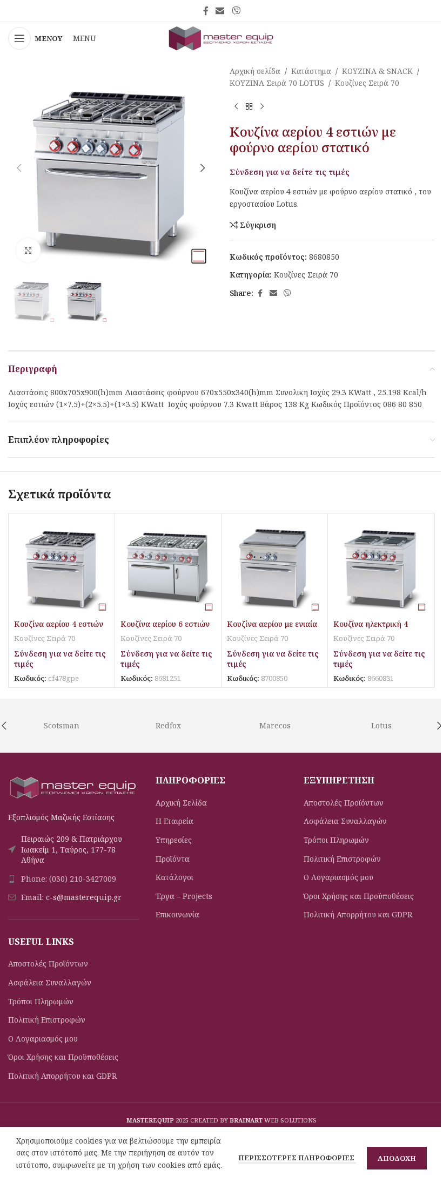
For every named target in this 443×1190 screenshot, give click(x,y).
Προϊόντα (173, 859)
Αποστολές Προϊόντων (48, 963)
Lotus (381, 725)
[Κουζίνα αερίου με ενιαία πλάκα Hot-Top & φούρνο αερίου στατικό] (274, 566)
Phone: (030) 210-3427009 (68, 879)
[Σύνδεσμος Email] (220, 11)
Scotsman (61, 725)
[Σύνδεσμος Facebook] (205, 11)
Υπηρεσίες (174, 840)
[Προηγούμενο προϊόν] (236, 106)
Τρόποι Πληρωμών (40, 1001)
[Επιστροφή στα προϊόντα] (249, 106)
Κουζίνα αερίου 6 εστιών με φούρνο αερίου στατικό (166, 629)
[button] (19, 168)
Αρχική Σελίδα (181, 802)
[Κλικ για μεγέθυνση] (28, 250)
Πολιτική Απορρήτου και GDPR (62, 1076)
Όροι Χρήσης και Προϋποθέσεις (63, 1057)
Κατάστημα (311, 71)
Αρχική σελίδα (255, 71)
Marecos (275, 725)
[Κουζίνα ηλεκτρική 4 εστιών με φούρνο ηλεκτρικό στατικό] (380, 566)
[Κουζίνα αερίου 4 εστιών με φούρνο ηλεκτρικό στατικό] (61, 566)
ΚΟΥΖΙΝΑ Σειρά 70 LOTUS (277, 83)
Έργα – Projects (184, 896)
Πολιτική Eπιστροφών (46, 1020)
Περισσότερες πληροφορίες (297, 1157)
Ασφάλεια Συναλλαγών (49, 982)
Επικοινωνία (177, 914)
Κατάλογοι (174, 877)
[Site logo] (221, 37)
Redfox (168, 725)
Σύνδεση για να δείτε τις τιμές (290, 171)
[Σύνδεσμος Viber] (236, 11)
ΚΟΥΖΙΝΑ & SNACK (377, 71)
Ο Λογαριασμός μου (43, 1038)
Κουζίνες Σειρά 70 (367, 83)
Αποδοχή (397, 1158)
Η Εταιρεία (174, 821)
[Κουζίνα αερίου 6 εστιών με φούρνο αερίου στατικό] (168, 566)
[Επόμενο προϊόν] (262, 106)
